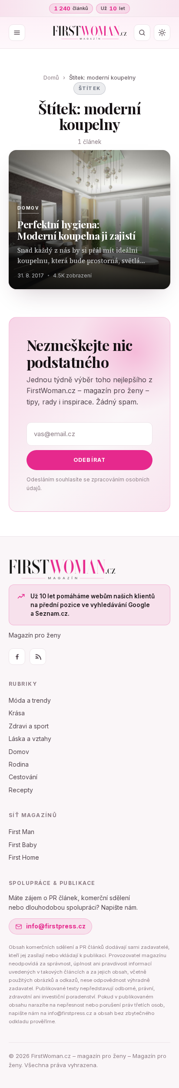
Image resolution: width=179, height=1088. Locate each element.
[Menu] (17, 32)
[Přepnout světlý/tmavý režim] (162, 32)
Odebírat (89, 460)
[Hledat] (142, 32)
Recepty (21, 790)
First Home (24, 857)
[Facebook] (17, 656)
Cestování (23, 777)
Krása (17, 713)
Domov (19, 751)
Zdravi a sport (29, 726)
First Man (21, 831)
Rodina (19, 764)
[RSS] (38, 656)
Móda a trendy (30, 700)
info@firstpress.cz (56, 926)
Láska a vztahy (30, 738)
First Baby (23, 844)
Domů (51, 77)
